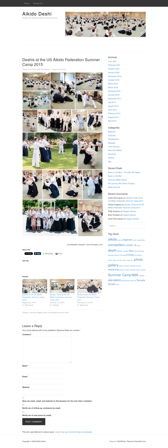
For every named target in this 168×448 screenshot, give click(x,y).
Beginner (112, 131)
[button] (36, 81)
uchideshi (141, 276)
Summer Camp (63, 312)
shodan (127, 270)
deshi (45, 312)
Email (25, 376)
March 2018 (113, 87)
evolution (125, 251)
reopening (113, 269)
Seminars (33, 312)
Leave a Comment (59, 69)
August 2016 (113, 106)
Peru (132, 260)
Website (26, 387)
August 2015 (113, 117)
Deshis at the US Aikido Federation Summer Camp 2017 (88, 297)
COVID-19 (130, 245)
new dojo (119, 260)
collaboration (141, 240)
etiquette (119, 251)
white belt (133, 281)
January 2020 (113, 72)
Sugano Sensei (129, 211)
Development (113, 139)
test (135, 274)
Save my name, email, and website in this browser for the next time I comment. (57, 401)
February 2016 (114, 113)
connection (116, 244)
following (141, 251)
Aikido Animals (114, 187)
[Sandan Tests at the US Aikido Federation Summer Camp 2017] (62, 286)
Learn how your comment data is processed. (73, 432)
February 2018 (114, 91)
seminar (121, 270)
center (135, 240)
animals (120, 240)
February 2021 (114, 65)
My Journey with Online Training (121, 183)
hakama (116, 255)
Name (25, 365)
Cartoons (112, 135)
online (128, 260)
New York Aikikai (115, 150)
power (121, 266)
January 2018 (113, 94)
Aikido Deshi (37, 13)
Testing (111, 157)
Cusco (139, 245)
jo (127, 254)
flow (131, 250)
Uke (109, 161)
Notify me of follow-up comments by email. (41, 408)
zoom (117, 284)
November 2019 (114, 76)
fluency (136, 251)
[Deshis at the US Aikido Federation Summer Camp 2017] (89, 286)
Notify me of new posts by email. (37, 415)
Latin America (113, 146)
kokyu (131, 254)
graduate (111, 255)
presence (126, 266)
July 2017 (112, 102)
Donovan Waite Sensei (117, 179)
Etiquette (111, 143)
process (138, 266)
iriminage (122, 255)
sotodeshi (133, 270)
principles (133, 266)
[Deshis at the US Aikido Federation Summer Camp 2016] (34, 286)
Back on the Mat (115, 176)
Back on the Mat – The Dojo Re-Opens (124, 172)
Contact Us (37, 3)
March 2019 (113, 83)
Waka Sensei (125, 281)
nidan (124, 260)
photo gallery (52, 312)
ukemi (117, 280)
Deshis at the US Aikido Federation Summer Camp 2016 (33, 297)
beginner (127, 239)
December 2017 (114, 98)
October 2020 (113, 68)
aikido (112, 239)
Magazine (113, 441)
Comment (27, 334)
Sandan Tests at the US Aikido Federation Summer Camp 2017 (61, 297)
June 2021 (112, 61)
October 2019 (113, 80)
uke (110, 280)
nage (114, 260)
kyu (136, 255)
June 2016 (112, 109)
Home (26, 3)
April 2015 (112, 121)
